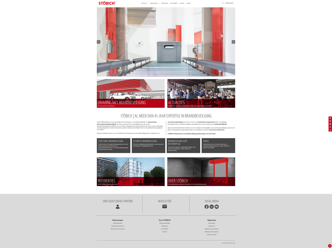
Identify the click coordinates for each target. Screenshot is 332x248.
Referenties (165, 3)
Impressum (212, 226)
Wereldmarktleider (164, 223)
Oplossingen (154, 3)
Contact (188, 3)
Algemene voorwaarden (212, 229)
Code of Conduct (211, 234)
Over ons (143, 3)
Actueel (182, 3)
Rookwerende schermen (118, 229)
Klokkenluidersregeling (211, 232)
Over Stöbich (174, 3)
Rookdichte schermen (117, 226)
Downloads (211, 223)
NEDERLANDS (229, 3)
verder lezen (166, 73)
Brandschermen (117, 223)
